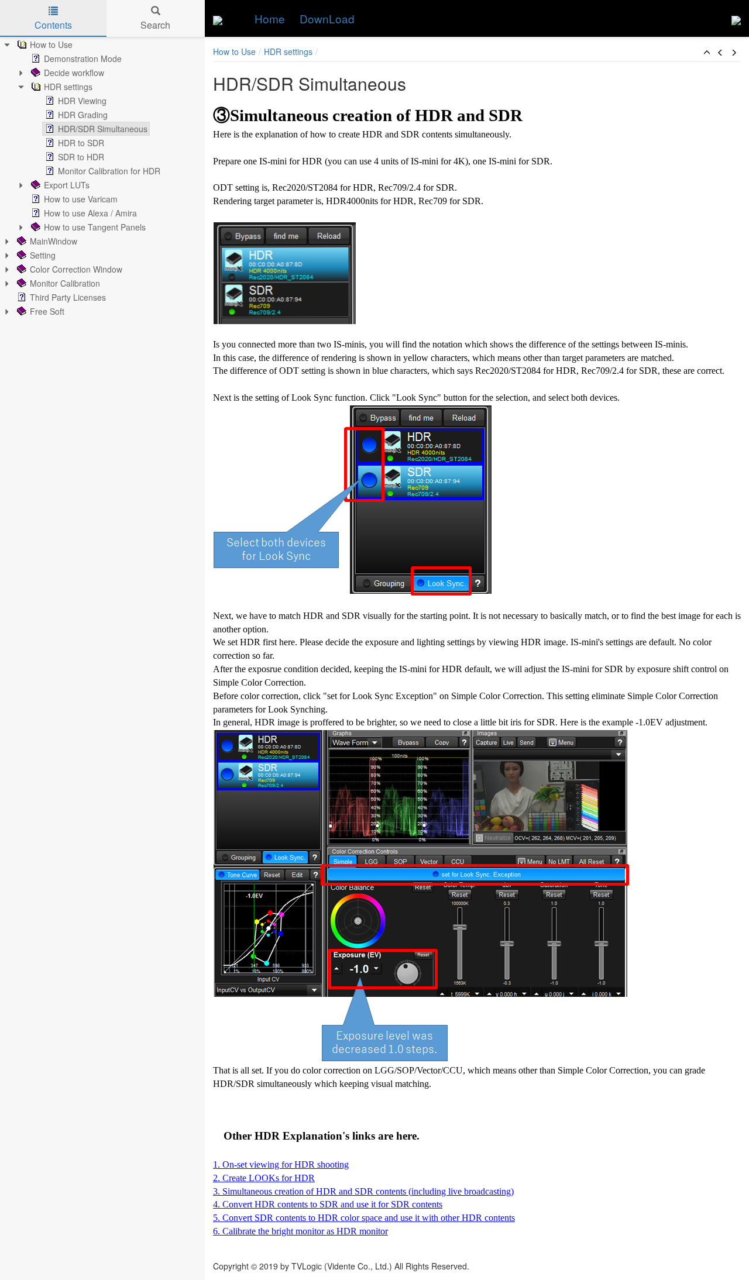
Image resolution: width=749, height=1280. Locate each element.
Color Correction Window (76, 269)
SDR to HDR (81, 157)
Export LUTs (67, 185)
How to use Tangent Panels (95, 227)
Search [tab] (155, 25)
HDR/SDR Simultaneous (102, 129)
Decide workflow (74, 72)
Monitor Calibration (65, 283)
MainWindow (53, 241)
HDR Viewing (82, 100)
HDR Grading (83, 115)
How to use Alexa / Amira (90, 213)
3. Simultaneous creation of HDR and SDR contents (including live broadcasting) (363, 1191)
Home (270, 18)
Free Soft (47, 311)
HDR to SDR (81, 143)
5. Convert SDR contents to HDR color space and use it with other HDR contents (364, 1218)
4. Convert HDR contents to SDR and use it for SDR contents (327, 1204)
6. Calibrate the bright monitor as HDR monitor (300, 1231)
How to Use (51, 44)
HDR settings (68, 86)
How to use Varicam (81, 199)
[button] (707, 53)
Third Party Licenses (68, 297)
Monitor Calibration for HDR (109, 171)
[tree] (102, 177)
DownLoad (327, 18)
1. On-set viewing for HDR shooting (281, 1164)
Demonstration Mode (83, 58)
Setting (43, 255)
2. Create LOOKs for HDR (264, 1178)
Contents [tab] (53, 25)
